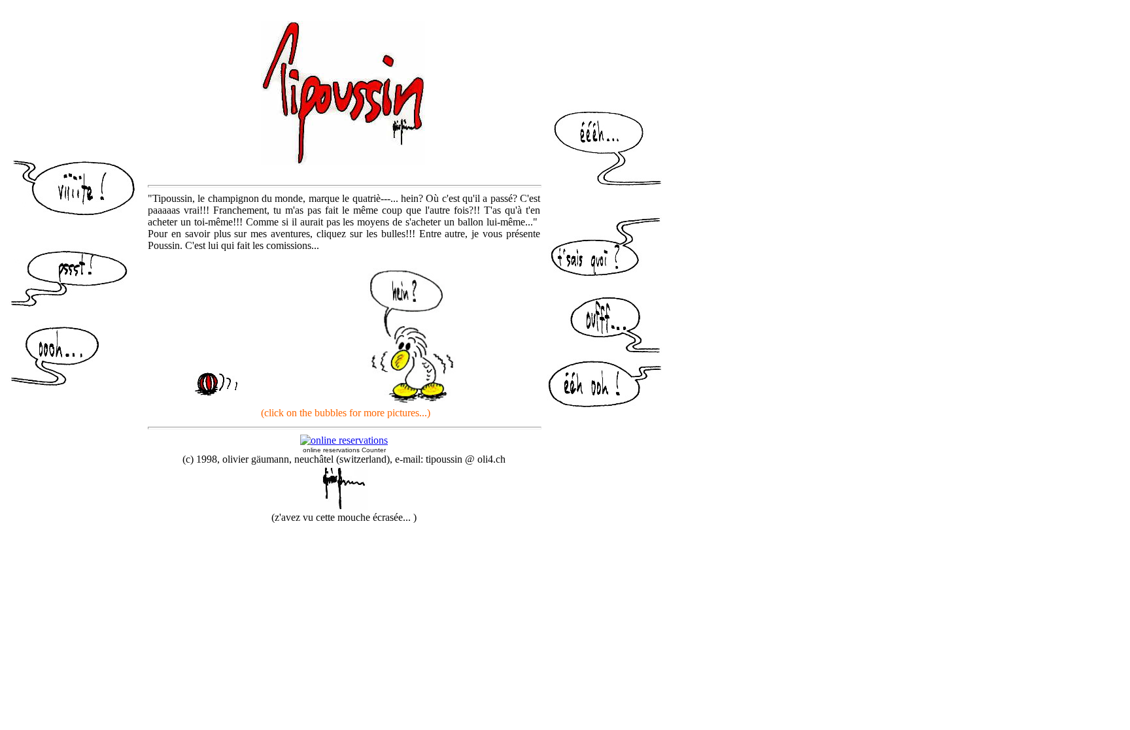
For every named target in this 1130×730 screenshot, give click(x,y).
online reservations (331, 450)
